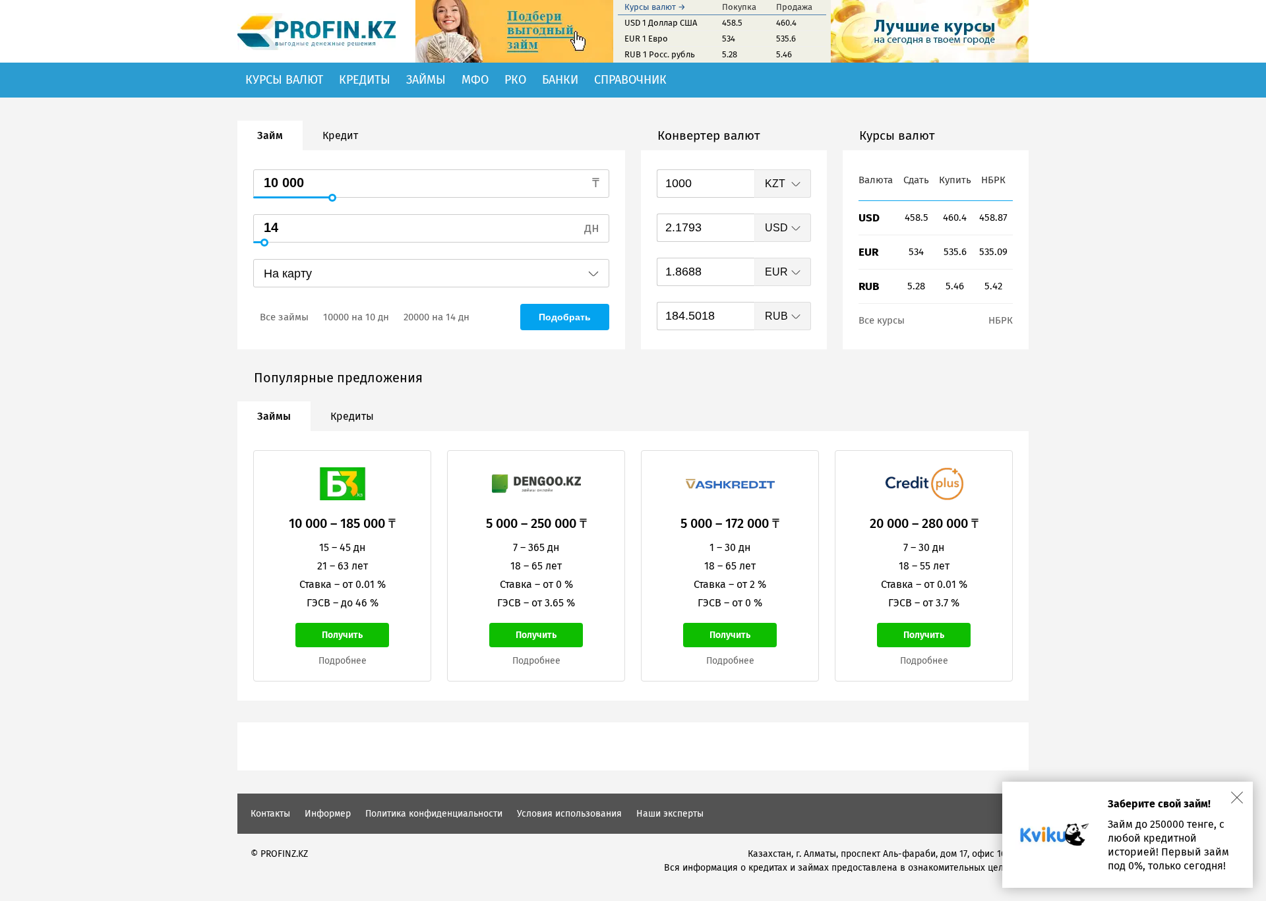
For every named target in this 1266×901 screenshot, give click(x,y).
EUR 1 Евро (646, 39)
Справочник (630, 80)
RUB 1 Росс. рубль (659, 54)
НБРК (1000, 320)
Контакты (270, 813)
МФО (475, 80)
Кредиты (364, 80)
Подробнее (342, 660)
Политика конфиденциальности (433, 813)
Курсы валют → (655, 7)
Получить (342, 635)
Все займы (284, 317)
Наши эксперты (670, 813)
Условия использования (569, 813)
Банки (560, 80)
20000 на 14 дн (436, 317)
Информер (328, 813)
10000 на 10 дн (356, 317)
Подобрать (565, 317)
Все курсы (882, 320)
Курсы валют (284, 80)
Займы (426, 80)
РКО (515, 80)
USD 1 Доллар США (660, 23)
